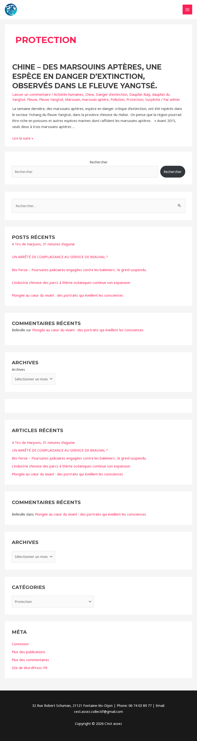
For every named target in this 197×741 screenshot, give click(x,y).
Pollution (117, 99)
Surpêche (152, 99)
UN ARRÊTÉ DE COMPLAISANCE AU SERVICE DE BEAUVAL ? (60, 256)
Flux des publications (28, 651)
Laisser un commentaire (31, 94)
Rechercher (99, 162)
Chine (89, 94)
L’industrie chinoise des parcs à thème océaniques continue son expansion (71, 282)
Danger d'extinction (111, 94)
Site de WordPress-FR (29, 667)
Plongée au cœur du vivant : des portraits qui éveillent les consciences (67, 295)
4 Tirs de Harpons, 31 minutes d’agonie (43, 244)
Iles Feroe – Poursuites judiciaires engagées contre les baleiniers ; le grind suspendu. (79, 269)
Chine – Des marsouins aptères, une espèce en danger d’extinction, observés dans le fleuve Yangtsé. (87, 76)
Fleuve (32, 99)
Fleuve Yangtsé (51, 99)
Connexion (20, 643)
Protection (134, 99)
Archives (18, 369)
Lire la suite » (22, 138)
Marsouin (72, 99)
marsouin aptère (95, 99)
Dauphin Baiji (139, 94)
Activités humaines (68, 94)
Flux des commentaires (30, 659)
